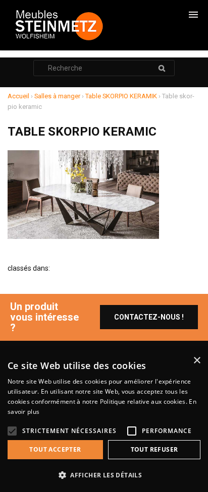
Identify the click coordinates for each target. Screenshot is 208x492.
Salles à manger (57, 96)
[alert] (104, 421)
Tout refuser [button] (154, 449)
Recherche (161, 68)
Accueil (18, 96)
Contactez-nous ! (149, 317)
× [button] (196, 360)
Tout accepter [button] (55, 449)
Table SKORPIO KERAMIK (121, 96)
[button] (104, 475)
